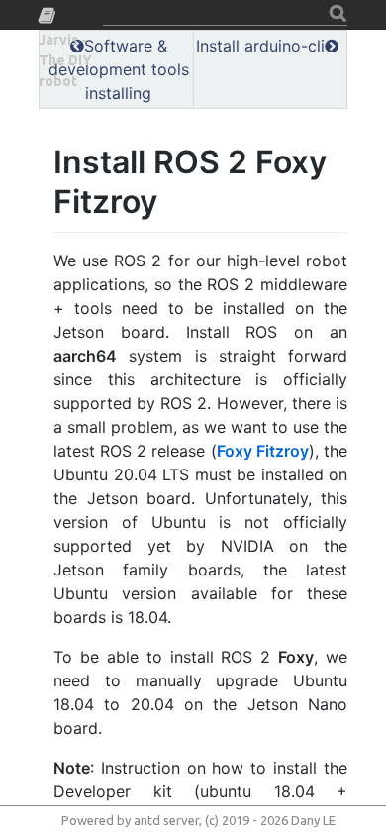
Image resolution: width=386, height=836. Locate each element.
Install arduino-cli (260, 45)
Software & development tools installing (118, 69)
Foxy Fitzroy (263, 451)
